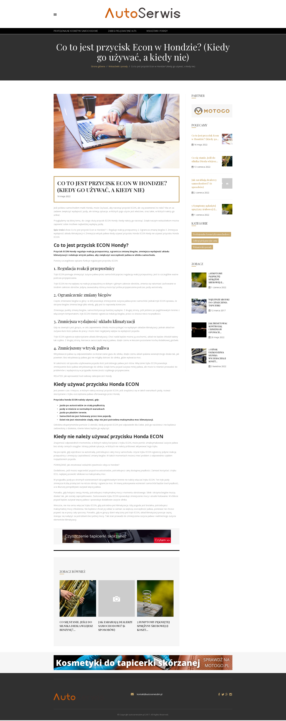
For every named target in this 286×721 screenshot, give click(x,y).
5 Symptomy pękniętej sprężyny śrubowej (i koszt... (153, 626)
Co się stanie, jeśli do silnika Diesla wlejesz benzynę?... (76, 626)
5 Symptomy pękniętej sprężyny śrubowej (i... (216, 278)
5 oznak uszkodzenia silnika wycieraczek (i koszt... (217, 355)
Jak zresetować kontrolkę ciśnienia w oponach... (218, 328)
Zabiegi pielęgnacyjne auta (122, 31)
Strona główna (98, 66)
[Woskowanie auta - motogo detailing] (212, 110)
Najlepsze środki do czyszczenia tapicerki (219, 302)
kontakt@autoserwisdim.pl (149, 694)
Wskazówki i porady (157, 31)
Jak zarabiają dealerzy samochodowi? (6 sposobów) (115, 626)
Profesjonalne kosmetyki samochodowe (76, 31)
